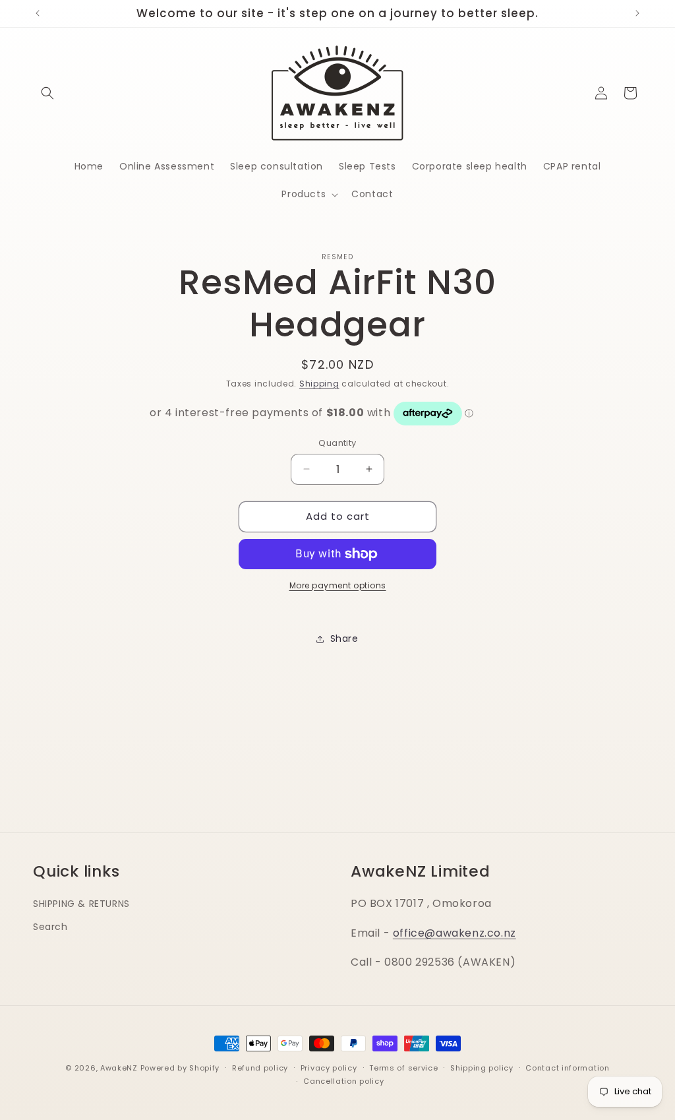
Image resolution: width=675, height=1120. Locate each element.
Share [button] (344, 638)
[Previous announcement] (37, 13)
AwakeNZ (119, 1068)
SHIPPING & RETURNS (81, 903)
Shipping (319, 383)
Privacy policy (329, 1068)
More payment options (337, 585)
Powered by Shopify (180, 1068)
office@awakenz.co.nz (454, 933)
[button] (47, 93)
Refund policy (260, 1068)
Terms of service (403, 1068)
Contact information (567, 1068)
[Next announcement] (637, 13)
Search (50, 926)
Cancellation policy (343, 1081)
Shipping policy (482, 1068)
